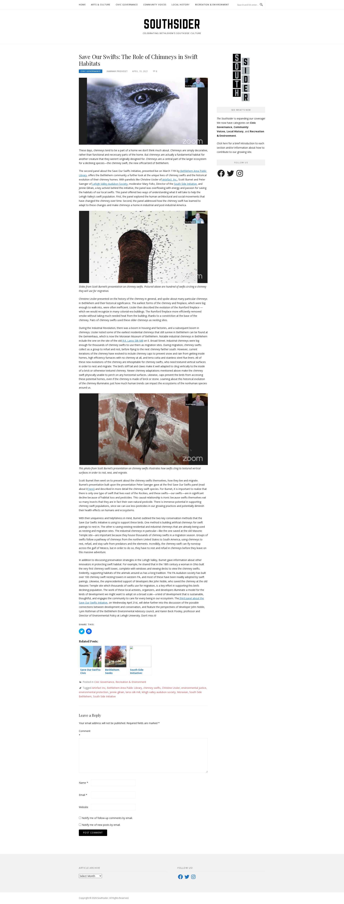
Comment (84, 733)
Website (83, 807)
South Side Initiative (185, 183)
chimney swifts (152, 688)
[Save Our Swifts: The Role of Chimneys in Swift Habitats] (143, 111)
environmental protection (93, 692)
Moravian (182, 692)
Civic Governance (127, 4)
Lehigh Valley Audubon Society (110, 183)
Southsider (172, 24)
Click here (222, 143)
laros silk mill (133, 692)
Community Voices (154, 4)
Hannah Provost (117, 71)
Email (83, 795)
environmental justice (193, 688)
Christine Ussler (171, 688)
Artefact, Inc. (169, 179)
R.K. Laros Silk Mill (132, 340)
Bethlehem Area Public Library (124, 688)
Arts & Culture (100, 4)
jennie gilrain (117, 692)
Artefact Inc (99, 688)
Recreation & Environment (212, 4)
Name (83, 782)
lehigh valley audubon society (159, 692)
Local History (181, 4)
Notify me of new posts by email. (101, 824)
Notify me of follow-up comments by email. (107, 818)
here (91, 489)
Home (82, 4)
